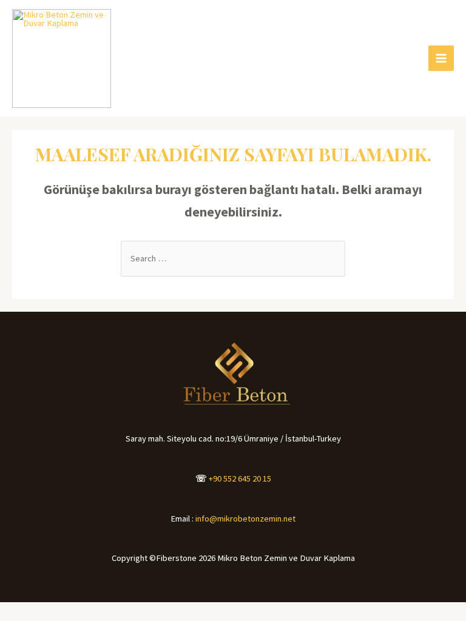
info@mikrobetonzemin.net (245, 518)
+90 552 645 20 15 (240, 478)
